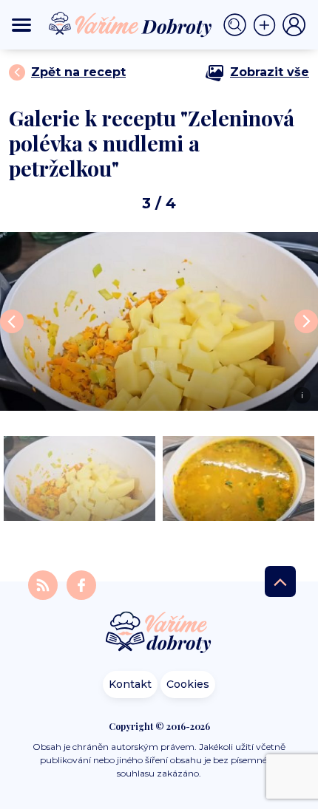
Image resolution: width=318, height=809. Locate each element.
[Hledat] (238, 25)
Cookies (187, 684)
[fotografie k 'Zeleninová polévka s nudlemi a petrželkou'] (79, 478)
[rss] (44, 585)
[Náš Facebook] (81, 585)
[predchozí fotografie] (12, 321)
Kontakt (130, 684)
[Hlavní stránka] (159, 633)
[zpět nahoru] (280, 581)
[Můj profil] (294, 25)
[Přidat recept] (268, 25)
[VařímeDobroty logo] (130, 25)
